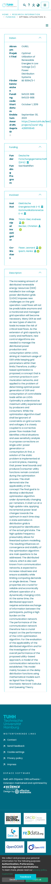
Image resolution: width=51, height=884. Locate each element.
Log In (34, 5)
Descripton (15, 272)
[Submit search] (24, 4)
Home (5, 14)
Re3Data (33, 833)
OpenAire (36, 847)
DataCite (13, 833)
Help (29, 5)
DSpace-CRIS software (27, 779)
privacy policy (40, 870)
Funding (11, 17)
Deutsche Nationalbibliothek (12, 818)
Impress (11, 764)
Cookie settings (15, 752)
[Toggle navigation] (45, 5)
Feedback (25, 876)
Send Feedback (16, 746)
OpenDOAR (15, 847)
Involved (13, 195)
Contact (12, 739)
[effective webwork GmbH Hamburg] (23, 791)
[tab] (25, 38)
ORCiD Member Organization (35, 818)
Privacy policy (15, 758)
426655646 (28, 128)
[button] (38, 5)
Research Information (26, 14)
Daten (12, 38)
